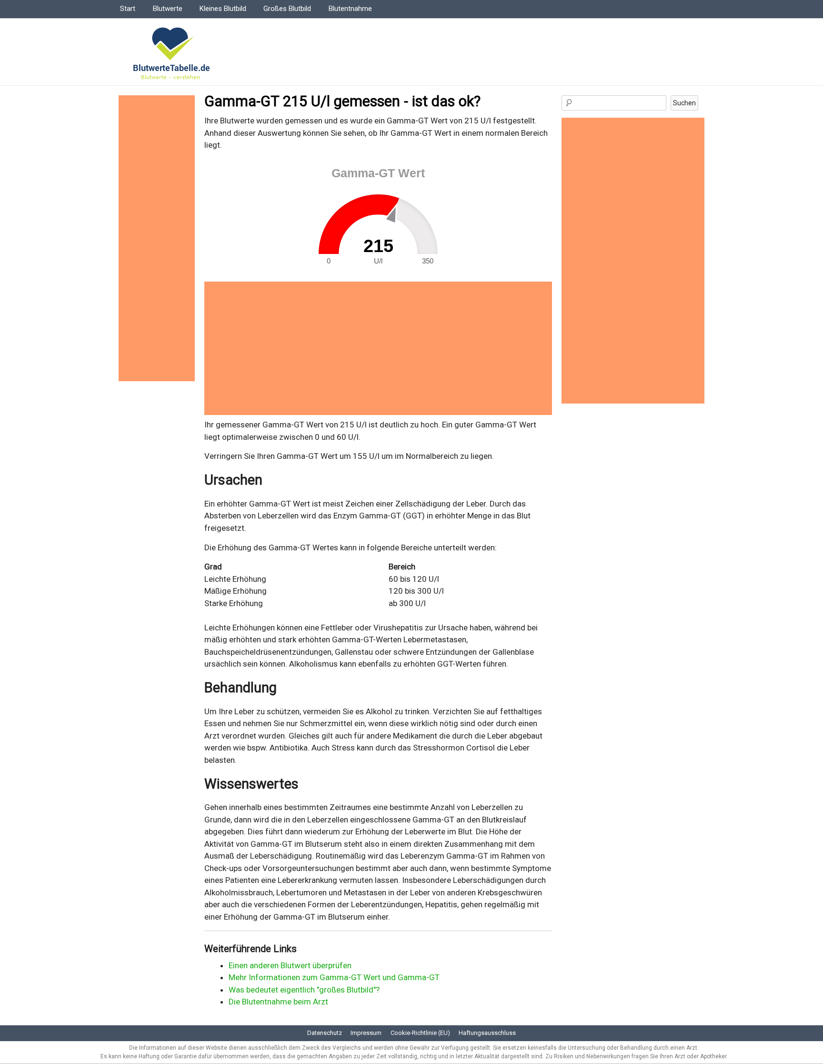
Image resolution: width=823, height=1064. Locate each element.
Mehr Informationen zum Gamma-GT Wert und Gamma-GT (334, 977)
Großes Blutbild (287, 8)
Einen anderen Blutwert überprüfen (290, 965)
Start (127, 8)
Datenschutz (324, 1032)
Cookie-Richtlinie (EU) (420, 1032)
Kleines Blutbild (223, 8)
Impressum (366, 1032)
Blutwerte (167, 8)
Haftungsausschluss (487, 1032)
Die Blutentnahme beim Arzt (278, 1001)
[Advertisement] (378, 348)
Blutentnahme (350, 8)
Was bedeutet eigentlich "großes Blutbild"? (304, 989)
